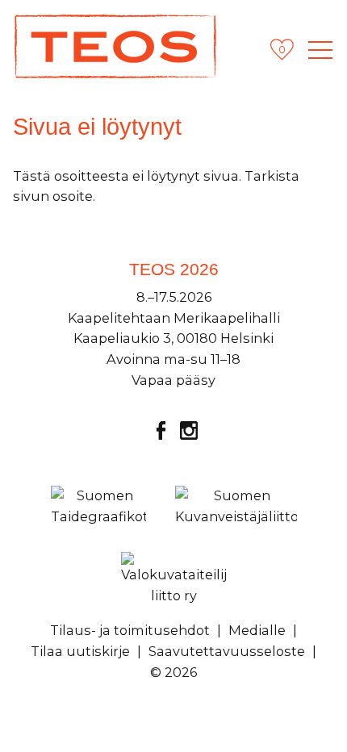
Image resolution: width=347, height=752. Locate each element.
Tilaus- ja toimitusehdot (130, 630)
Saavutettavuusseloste (226, 651)
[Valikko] (320, 50)
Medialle (257, 630)
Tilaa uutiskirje (80, 651)
